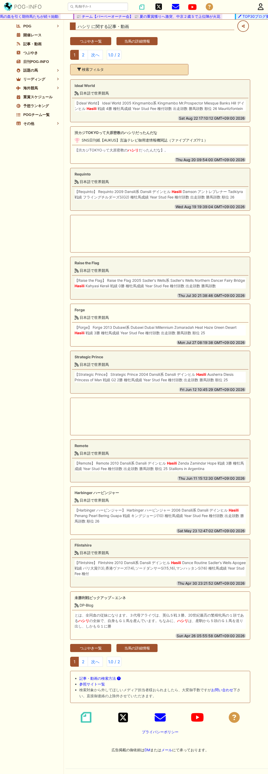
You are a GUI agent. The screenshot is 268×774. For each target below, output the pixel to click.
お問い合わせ (222, 690)
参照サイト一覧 (92, 684)
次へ (95, 54)
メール (166, 750)
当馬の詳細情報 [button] (137, 41)
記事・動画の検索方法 (98, 678)
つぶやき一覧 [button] (91, 41)
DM (147, 750)
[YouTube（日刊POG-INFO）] (192, 7)
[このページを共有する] (243, 26)
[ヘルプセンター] (209, 7)
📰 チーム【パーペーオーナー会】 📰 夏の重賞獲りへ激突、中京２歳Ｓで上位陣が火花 (143, 16)
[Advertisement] (160, 233)
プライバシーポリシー (160, 732)
